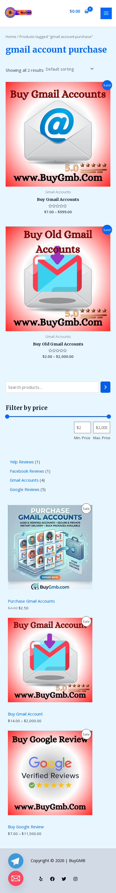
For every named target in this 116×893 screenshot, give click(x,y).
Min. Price (82, 437)
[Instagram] (75, 879)
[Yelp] (41, 879)
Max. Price (101, 437)
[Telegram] (15, 861)
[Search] (105, 387)
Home (11, 36)
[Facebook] (52, 879)
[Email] (15, 878)
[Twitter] (64, 879)
